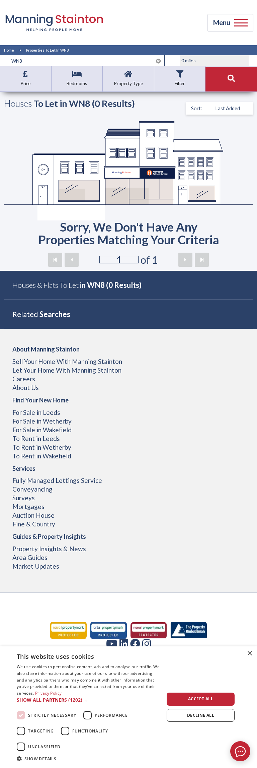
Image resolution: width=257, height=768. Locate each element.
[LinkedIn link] (123, 643)
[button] (88, 700)
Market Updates (35, 566)
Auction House (33, 515)
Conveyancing (32, 489)
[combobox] (86, 60)
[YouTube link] (111, 643)
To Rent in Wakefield (41, 456)
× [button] (249, 653)
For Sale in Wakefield (42, 430)
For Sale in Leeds (36, 412)
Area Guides (30, 557)
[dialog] (128, 707)
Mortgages (28, 506)
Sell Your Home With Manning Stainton (67, 361)
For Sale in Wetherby (42, 421)
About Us (25, 387)
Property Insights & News (49, 549)
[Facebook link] (135, 643)
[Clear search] (158, 61)
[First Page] (55, 260)
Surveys (23, 498)
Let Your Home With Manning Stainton (66, 370)
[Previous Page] (72, 260)
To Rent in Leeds (36, 438)
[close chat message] (245, 686)
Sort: (196, 108)
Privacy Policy (48, 693)
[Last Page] (202, 260)
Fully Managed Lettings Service (57, 480)
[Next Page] (185, 260)
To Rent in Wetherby (41, 447)
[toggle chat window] (240, 751)
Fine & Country (33, 524)
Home (9, 50)
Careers (23, 379)
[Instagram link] (146, 643)
